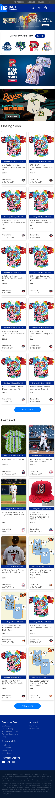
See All (40, 36)
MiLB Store (6, 748)
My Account (34, 729)
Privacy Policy (7, 729)
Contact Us (6, 726)
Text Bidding (19, 2)
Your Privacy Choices (10, 731)
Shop (50, 2)
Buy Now (33, 726)
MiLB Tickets (7, 753)
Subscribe (31, 2)
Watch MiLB (7, 750)
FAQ (4, 737)
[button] (4, 21)
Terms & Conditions (10, 734)
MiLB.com (41, 2)
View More (27, 706)
